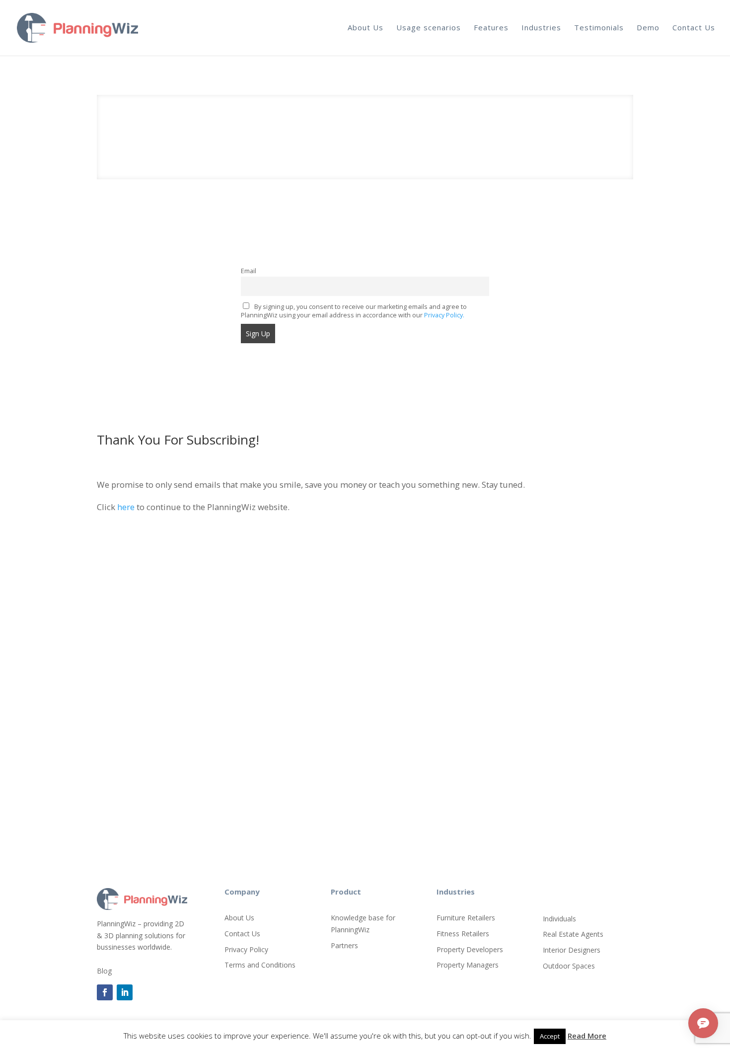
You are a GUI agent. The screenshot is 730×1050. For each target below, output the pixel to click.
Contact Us (693, 27)
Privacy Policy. (444, 315)
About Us (365, 27)
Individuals (559, 918)
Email (248, 271)
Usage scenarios (428, 27)
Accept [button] (550, 1036)
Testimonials (599, 27)
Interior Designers (571, 950)
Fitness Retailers (463, 933)
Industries (541, 27)
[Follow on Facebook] (105, 992)
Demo (648, 27)
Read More (587, 1036)
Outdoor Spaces (569, 966)
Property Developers (470, 949)
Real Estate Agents (573, 934)
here (127, 507)
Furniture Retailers (466, 917)
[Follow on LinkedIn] (125, 992)
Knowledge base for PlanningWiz (363, 923)
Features (491, 27)
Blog (104, 970)
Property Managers (468, 965)
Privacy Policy (246, 949)
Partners (344, 945)
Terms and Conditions (259, 965)
